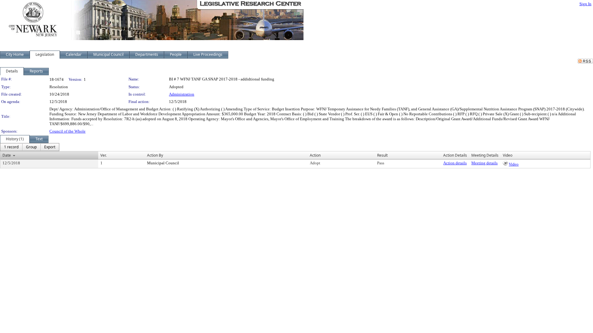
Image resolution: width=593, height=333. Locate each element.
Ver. (103, 155)
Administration (181, 94)
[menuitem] (11, 147)
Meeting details (484, 163)
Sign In (585, 4)
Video (514, 164)
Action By (155, 155)
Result (382, 155)
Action (315, 155)
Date (6, 155)
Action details (455, 163)
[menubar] (29, 147)
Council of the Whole (67, 131)
